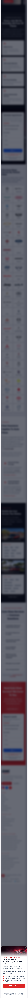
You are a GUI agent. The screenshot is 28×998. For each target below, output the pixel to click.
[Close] (24, 948)
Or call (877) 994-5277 (14, 990)
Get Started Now (14, 985)
